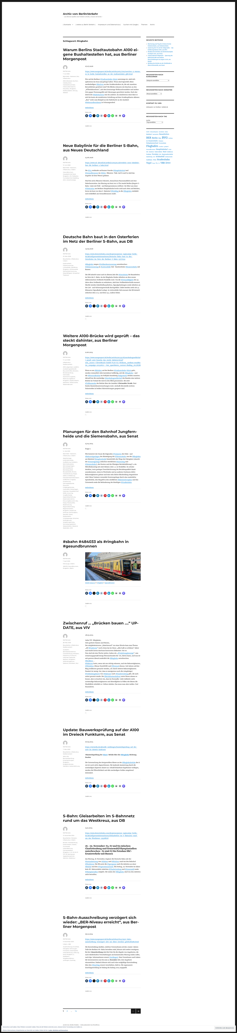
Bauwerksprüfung (68, 758)
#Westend (115, 666)
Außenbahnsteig (68, 460)
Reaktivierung (67, 504)
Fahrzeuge (66, 563)
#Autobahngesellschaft (113, 378)
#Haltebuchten (98, 95)
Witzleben (72, 663)
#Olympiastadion (91, 872)
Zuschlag (72, 960)
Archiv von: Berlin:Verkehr (80, 13)
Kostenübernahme (68, 499)
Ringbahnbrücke (68, 764)
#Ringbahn (127, 191)
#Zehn (103, 173)
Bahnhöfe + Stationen (69, 76)
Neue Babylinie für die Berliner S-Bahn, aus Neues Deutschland (100, 147)
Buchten (75, 81)
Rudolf (72, 510)
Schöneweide (74, 269)
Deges (75, 473)
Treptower (66, 275)
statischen (66, 382)
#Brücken (98, 370)
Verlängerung (67, 520)
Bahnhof (149, 134)
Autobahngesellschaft (69, 369)
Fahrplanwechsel (152, 143)
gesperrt (166, 146)
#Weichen (115, 861)
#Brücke (88, 867)
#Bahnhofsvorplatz (125, 480)
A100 (64, 81)
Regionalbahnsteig (69, 506)
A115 (67, 756)
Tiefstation (75, 176)
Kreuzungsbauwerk (69, 501)
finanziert (66, 485)
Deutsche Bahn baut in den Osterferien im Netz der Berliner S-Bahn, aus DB (101, 239)
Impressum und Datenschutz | (109, 24)
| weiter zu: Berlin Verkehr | (85, 24)
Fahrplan (74, 838)
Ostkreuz (170, 152)
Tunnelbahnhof (67, 178)
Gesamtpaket (74, 950)
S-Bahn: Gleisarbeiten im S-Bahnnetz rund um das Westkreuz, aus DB (99, 818)
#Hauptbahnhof (119, 170)
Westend (75, 526)
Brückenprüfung (68, 373)
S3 (73, 852)
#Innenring (120, 462)
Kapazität (72, 657)
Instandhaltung (67, 952)
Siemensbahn (73, 512)
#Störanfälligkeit (127, 280)
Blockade (69, 81)
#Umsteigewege (94, 462)
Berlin (155, 138)
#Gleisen (104, 861)
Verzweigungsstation (69, 524)
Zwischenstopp (71, 180)
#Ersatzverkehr (131, 267)
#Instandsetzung (91, 861)
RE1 (160, 154)
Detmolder (66, 374)
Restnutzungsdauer (69, 378)
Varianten (76, 518)
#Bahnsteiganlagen (92, 456)
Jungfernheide (67, 495)
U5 (157, 163)
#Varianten (117, 454)
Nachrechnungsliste (69, 376)
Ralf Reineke (67, 71)
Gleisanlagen (74, 489)
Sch (154, 156)
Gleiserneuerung (68, 265)
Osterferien (74, 267)
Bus (78, 76)
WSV (71, 528)
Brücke (74, 472)
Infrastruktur (66, 78)
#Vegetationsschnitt (105, 867)
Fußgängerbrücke (68, 487)
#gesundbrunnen (110, 583)
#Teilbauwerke (90, 383)
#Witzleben (89, 666)
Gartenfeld (66, 489)
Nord (74, 174)
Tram (153, 163)
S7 (77, 852)
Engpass (73, 479)
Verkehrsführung (74, 766)
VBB (69, 944)
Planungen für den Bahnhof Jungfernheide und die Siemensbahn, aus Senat (100, 433)
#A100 (115, 79)
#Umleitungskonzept (126, 653)
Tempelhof (76, 273)
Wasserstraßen (67, 526)
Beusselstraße (67, 472)
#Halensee (89, 663)
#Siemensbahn (120, 456)
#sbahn (87, 583)
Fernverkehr (162, 143)
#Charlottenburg (122, 674)
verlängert (66, 960)
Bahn (166, 132)
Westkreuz (72, 858)
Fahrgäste (66, 948)
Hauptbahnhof (67, 174)
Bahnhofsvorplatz (68, 464)
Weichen (65, 858)
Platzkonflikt (71, 503)
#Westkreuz (89, 864)
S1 (71, 852)
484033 (65, 566)
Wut (77, 663)
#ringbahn (100, 583)
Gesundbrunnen (68, 172)
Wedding (76, 178)
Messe (65, 503)
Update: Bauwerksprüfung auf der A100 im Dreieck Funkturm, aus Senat (101, 732)
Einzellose (76, 946)
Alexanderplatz (154, 132)
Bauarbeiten (67, 259)
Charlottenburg (67, 473)
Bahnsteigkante (68, 468)
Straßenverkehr (67, 364)
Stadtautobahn (67, 90)
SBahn (72, 568)
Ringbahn (73, 88)
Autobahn (74, 462)
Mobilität (151, 152)
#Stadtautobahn (106, 79)
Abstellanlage (67, 458)
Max (76, 501)
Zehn (64, 180)
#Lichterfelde (106, 267)
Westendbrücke (68, 384)
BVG (165, 137)
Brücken (75, 371)
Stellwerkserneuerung (69, 271)
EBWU (65, 475)
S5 (75, 852)
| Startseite (67, 24)
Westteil (65, 92)
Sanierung (149, 157)
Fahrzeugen (73, 948)
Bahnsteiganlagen (68, 466)
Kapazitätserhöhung (69, 497)
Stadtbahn (66, 956)
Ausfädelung (67, 462)
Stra (154, 160)
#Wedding (114, 191)
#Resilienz (89, 661)
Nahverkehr (158, 152)
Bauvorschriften (68, 371)
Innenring (70, 493)
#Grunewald (129, 869)
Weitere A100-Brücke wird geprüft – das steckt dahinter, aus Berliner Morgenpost (101, 340)
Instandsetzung (67, 848)
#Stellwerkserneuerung (107, 264)
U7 (159, 163)
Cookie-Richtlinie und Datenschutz (58, 1030)
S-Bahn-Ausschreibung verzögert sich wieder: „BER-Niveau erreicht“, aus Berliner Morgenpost (101, 922)
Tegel (148, 163)
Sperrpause (71, 854)
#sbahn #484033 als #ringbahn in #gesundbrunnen (96, 543)
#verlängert (113, 957)
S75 (64, 854)
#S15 (90, 170)
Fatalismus (66, 655)
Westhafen (66, 528)
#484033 (92, 583)
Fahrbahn (76, 653)
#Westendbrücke (94, 375)
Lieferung (76, 952)
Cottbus (170, 138)
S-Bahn (73, 169)
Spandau (66, 514)
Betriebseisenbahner (69, 651)
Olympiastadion (68, 850)
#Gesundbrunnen (91, 173)
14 (76, 1011)
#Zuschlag (96, 965)
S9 (66, 854)
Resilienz (65, 659)
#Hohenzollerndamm (93, 102)
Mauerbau (66, 88)
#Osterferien (123, 275)
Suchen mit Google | (131, 24)
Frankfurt (161, 146)
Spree (71, 514)
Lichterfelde (66, 267)
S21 (75, 510)
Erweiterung (67, 481)
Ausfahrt (76, 367)
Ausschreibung (67, 946)
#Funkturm (93, 648)
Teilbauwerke (74, 382)
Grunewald (66, 846)
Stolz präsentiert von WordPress (90, 1025)
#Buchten (100, 84)
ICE (147, 152)
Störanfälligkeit (67, 273)
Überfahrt (66, 766)
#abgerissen (122, 375)
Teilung (75, 90)
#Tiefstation (89, 188)
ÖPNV (168, 163)
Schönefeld (160, 157)
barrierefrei (155, 134)
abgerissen (69, 367)
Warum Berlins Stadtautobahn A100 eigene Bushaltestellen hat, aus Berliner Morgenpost (100, 54)
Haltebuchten (67, 83)
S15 (70, 176)
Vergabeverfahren (68, 958)
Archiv (148, 120)
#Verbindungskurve (92, 674)
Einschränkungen (68, 760)
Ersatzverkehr (67, 263)
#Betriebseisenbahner (112, 676)
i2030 (64, 493)
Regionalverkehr (68, 508)
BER (148, 137)
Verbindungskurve (68, 661)
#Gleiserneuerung (92, 267)
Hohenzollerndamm (69, 86)
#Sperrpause (112, 864)
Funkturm (73, 655)
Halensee (66, 491)
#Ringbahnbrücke (129, 762)
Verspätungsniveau (69, 522)
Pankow (148, 154)
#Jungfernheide (100, 459)
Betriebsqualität (68, 470)
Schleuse (65, 512)
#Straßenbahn (126, 482)
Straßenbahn (67, 516)
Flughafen (152, 146)
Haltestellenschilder (69, 85)
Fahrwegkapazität (68, 483)
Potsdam (155, 154)
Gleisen (74, 844)
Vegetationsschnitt (68, 856)
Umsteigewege (67, 518)
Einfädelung (71, 475)
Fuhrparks (66, 950)
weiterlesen (89, 108)
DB (147, 141)
